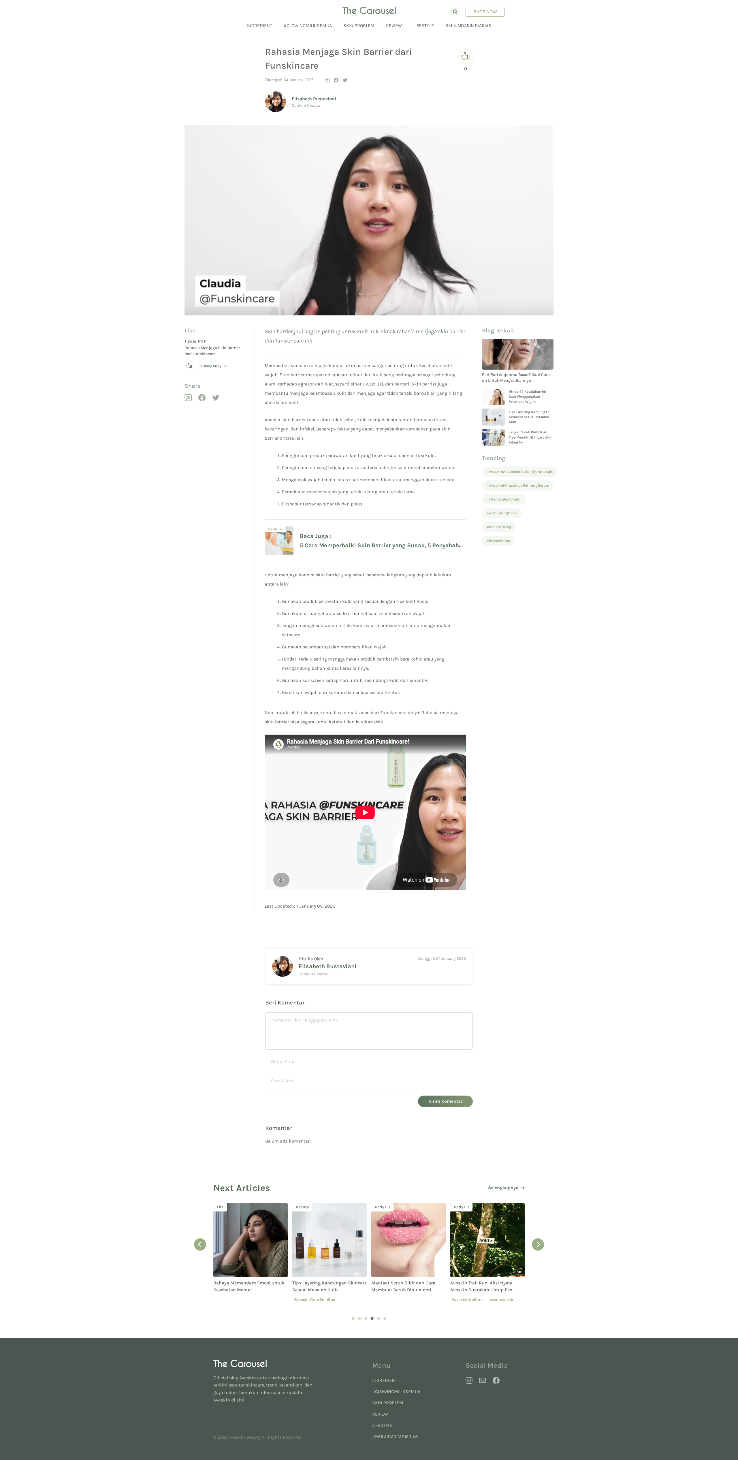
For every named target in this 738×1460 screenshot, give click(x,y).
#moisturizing (498, 527)
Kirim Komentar (445, 1101)
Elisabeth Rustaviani (314, 98)
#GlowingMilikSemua (308, 25)
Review (394, 25)
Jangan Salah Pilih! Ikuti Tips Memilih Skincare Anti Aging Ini (530, 437)
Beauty (302, 1207)
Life (220, 1207)
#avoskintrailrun (467, 1299)
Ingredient (259, 25)
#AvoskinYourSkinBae (314, 1299)
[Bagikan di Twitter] (345, 80)
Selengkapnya (503, 1188)
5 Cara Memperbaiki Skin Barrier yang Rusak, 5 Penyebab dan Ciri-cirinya (379, 546)
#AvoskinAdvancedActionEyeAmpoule (519, 471)
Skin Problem (358, 25)
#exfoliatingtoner (501, 513)
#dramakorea (498, 541)
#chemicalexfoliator (504, 499)
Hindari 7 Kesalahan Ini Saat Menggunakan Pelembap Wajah (527, 397)
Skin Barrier (275, 529)
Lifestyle (423, 25)
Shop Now (485, 11)
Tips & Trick (195, 341)
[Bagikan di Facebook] (336, 80)
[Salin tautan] (327, 80)
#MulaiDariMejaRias (468, 25)
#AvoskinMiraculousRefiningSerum (517, 485)
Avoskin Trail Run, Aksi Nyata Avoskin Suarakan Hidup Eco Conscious (481, 1289)
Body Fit (382, 1207)
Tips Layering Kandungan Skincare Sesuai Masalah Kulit (529, 417)
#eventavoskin (501, 1299)
